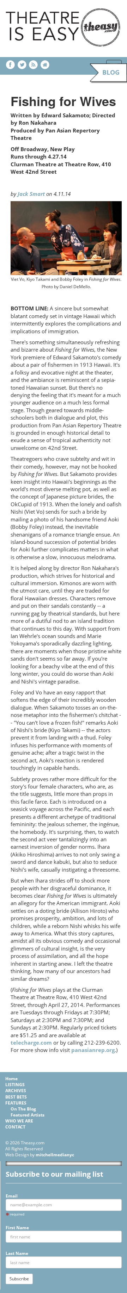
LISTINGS (15, 1085)
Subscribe (19, 1279)
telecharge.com (31, 1042)
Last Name (17, 1253)
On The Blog (23, 1109)
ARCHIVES (15, 1091)
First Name (17, 1228)
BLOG (111, 72)
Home (11, 1079)
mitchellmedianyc (55, 1155)
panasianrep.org (93, 1049)
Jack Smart (31, 193)
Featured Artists (27, 1115)
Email (12, 1196)
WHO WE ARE (19, 1121)
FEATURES (15, 1103)
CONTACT (15, 1127)
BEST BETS (16, 1097)
